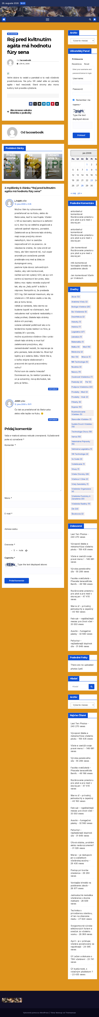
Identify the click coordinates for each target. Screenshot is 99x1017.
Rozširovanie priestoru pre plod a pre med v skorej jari (82, 220)
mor (75, 357)
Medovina (77, 352)
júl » (80, 193)
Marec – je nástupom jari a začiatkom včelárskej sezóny (81, 858)
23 (91, 180)
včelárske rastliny (81, 504)
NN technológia (80, 362)
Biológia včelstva (81, 307)
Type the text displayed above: (32, 564)
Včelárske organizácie (81, 490)
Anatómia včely (80, 302)
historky (76, 322)
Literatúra (77, 337)
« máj (73, 193)
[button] (90, 19)
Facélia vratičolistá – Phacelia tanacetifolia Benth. (81, 581)
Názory (76, 372)
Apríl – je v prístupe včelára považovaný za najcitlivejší (82, 944)
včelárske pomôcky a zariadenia (81, 497)
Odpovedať (53, 389)
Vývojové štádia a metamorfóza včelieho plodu (82, 546)
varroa (76, 437)
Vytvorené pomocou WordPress (36, 1013)
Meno (8, 498)
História (76, 327)
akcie (76, 297)
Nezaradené (12, 34)
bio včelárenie (79, 312)
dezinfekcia (78, 317)
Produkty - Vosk (80, 397)
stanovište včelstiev (81, 419)
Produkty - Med (80, 392)
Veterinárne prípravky (81, 442)
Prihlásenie (77, 59)
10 (96, 169)
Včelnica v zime (80, 479)
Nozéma (77, 367)
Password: (78, 89)
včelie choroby (80, 474)
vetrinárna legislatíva (82, 449)
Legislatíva (78, 332)
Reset (86, 64)
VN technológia (80, 454)
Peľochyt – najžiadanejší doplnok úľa (81, 643)
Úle (75, 509)
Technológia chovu (82, 432)
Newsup (59, 1013)
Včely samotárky (80, 484)
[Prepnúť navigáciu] (47, 19)
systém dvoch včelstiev (82, 425)
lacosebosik (25, 60)
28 (82, 185)
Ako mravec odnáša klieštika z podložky (21, 111)
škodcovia (78, 514)
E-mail (8, 513)
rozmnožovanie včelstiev (78, 413)
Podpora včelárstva (82, 387)
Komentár (10, 445)
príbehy (76, 402)
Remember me (82, 100)
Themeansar (70, 1013)
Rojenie (77, 407)
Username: (78, 78)
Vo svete (77, 459)
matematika (78, 342)
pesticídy (77, 382)
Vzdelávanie (78, 464)
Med (86, 347)
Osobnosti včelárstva (82, 377)
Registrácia (77, 64)
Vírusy (75, 469)
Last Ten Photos (79, 534)
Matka (76, 347)
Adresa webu (11, 529)
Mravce (86, 357)
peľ (88, 382)
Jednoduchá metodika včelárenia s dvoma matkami (82, 898)
